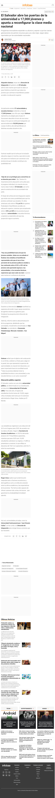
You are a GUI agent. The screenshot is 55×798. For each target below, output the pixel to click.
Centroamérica (17, 780)
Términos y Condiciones (48, 768)
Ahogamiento (17, 8)
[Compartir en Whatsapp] (2, 77)
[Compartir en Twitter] (8, 77)
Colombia (17, 769)
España (17, 771)
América (17, 767)
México (16, 776)
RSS (17, 784)
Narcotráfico (23, 8)
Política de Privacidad (48, 770)
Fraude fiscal (29, 8)
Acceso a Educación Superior (9, 571)
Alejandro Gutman (6, 566)
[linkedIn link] (9, 775)
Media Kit (38, 778)
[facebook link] (3, 772)
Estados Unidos (17, 773)
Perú (17, 778)
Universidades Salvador (21, 568)
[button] (2, 5)
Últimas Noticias (17, 782)
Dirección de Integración (7, 568)
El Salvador (4, 11)
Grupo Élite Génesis (42, 8)
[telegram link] (6, 775)
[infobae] (27, 5)
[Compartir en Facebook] (5, 77)
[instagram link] (9, 772)
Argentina (38, 767)
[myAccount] (53, 5)
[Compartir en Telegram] (14, 77)
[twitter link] (6, 772)
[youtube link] (3, 775)
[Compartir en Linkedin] (11, 77)
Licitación (35, 8)
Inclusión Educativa (23, 571)
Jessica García (8, 39)
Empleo (27, 767)
